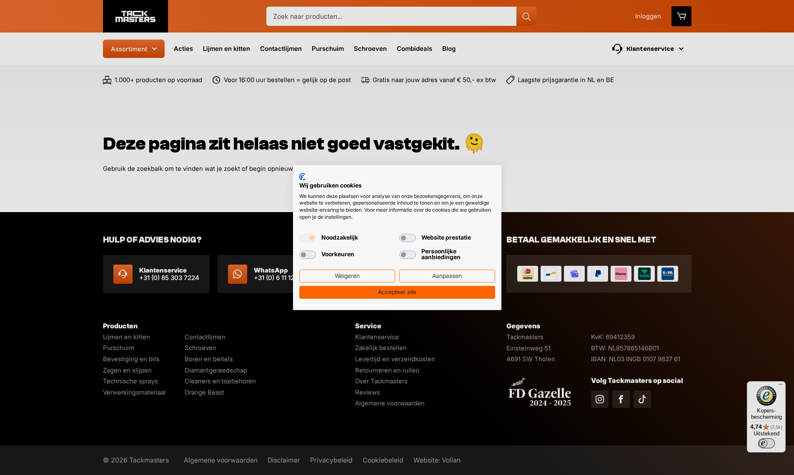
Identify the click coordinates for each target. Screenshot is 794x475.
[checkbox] (307, 238)
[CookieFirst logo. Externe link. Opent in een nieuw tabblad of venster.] (302, 176)
